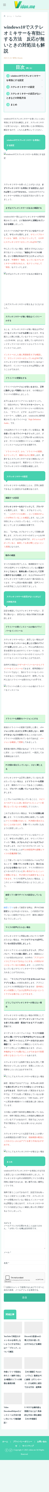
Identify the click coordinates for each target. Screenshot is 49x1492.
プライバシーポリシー (22, 1442)
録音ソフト (8, 908)
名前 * (6, 1263)
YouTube (18, 16)
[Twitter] (10, 1450)
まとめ (12, 104)
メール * (7, 1252)
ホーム (9, 16)
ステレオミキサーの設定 (21, 87)
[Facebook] (6, 1450)
